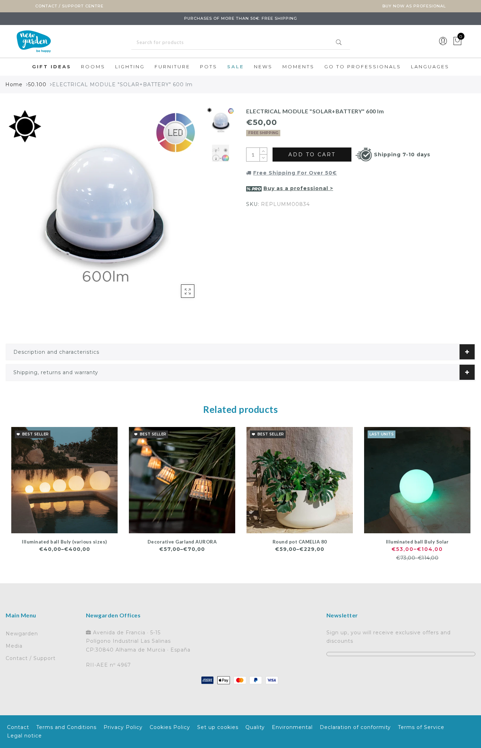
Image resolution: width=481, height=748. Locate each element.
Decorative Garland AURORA (182, 542)
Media (14, 646)
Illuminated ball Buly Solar (417, 542)
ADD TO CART (312, 154)
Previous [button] (18, 210)
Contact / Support (31, 658)
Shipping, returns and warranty (55, 372)
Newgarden (22, 633)
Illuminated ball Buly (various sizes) (64, 542)
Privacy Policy (123, 727)
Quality (255, 727)
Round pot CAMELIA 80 (300, 542)
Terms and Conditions (66, 727)
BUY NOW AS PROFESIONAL (414, 6)
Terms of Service (421, 727)
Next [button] (181, 209)
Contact (18, 727)
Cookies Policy (170, 727)
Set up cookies (217, 727)
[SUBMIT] (240, 42)
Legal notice (24, 736)
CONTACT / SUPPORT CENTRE (69, 6)
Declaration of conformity (355, 727)
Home (14, 84)
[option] (104, 206)
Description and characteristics (56, 352)
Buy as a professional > (298, 188)
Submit (338, 42)
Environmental (292, 727)
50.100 (37, 84)
